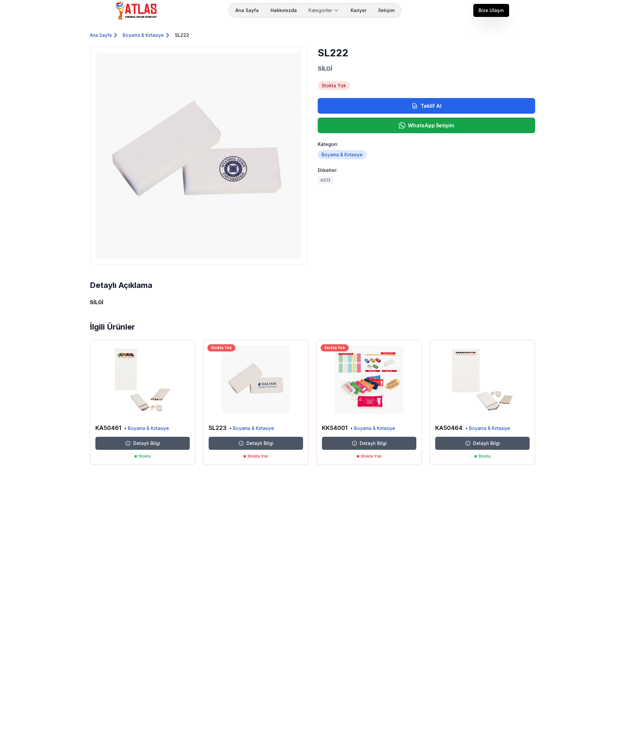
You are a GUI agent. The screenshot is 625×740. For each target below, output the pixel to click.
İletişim (386, 10)
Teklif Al (431, 106)
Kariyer (359, 10)
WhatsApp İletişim (431, 125)
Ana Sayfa (247, 10)
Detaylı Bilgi (146, 443)
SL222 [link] (182, 35)
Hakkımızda (284, 10)
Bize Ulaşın (491, 10)
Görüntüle (175, 409)
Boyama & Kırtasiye (143, 35)
